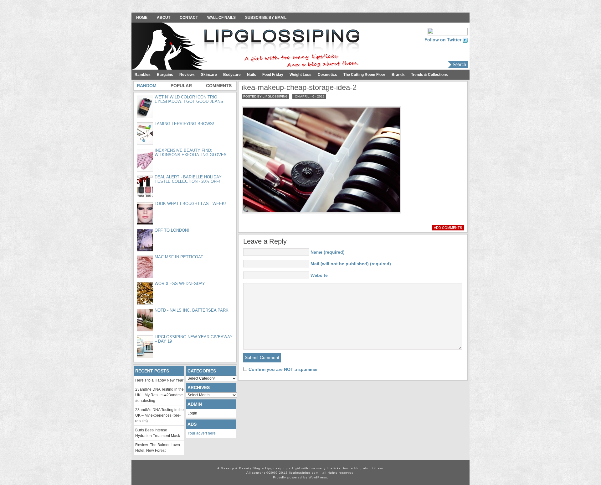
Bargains (165, 74)
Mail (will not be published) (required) (351, 263)
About (163, 17)
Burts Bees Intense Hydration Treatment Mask (157, 433)
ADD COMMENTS (448, 227)
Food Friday (272, 74)
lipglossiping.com (304, 472)
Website (319, 275)
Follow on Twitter (443, 39)
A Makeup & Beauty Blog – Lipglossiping (247, 47)
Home (141, 17)
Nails (251, 74)
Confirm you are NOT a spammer (282, 369)
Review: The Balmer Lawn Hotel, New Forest (157, 448)
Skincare (209, 74)
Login (192, 413)
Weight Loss (300, 74)
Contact (189, 17)
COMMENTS (219, 85)
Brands (398, 74)
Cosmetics (327, 74)
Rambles (143, 74)
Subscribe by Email (265, 17)
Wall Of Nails (221, 17)
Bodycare (232, 74)
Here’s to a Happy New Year (159, 380)
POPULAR (181, 85)
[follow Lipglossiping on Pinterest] (448, 31)
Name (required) (328, 252)
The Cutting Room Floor (364, 74)
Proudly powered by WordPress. (300, 477)
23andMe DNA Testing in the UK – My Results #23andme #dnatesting (159, 395)
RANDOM (147, 85)
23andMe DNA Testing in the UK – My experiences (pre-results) (159, 415)
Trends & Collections (429, 74)
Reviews (187, 74)
